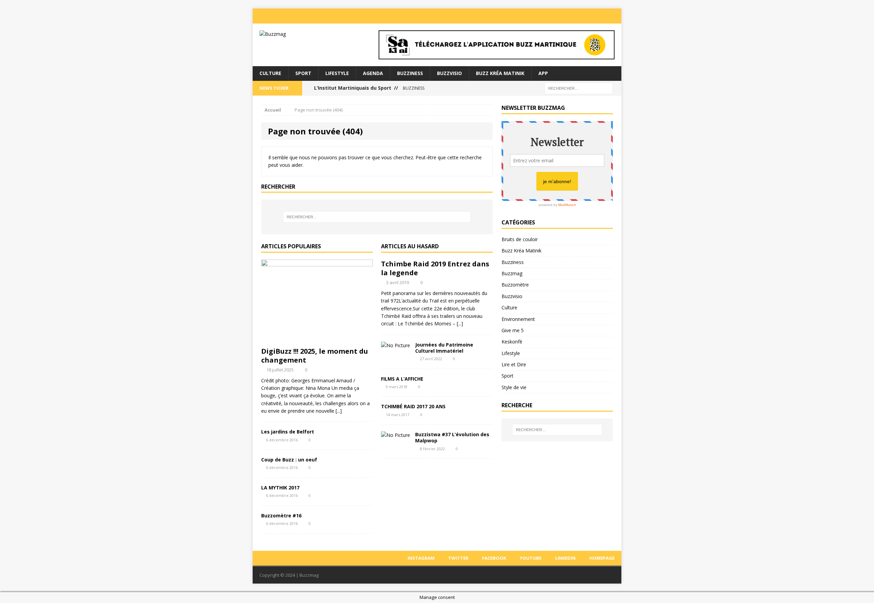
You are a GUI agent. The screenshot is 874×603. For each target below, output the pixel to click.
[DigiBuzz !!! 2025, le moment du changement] (317, 339)
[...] (339, 411)
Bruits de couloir (520, 239)
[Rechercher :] (579, 88)
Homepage (602, 558)
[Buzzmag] (311, 34)
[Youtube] (588, 16)
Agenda (373, 73)
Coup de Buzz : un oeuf (289, 459)
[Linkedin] (601, 16)
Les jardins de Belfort (287, 431)
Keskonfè (512, 341)
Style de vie (514, 387)
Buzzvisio (449, 73)
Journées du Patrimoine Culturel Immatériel (444, 347)
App (543, 73)
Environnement (518, 319)
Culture (270, 73)
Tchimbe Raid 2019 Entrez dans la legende (435, 268)
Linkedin (565, 558)
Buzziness (513, 262)
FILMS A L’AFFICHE (402, 379)
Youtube (530, 558)
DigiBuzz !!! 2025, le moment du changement (314, 356)
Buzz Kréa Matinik (500, 73)
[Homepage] (615, 16)
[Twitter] (560, 16)
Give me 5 (513, 330)
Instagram (421, 558)
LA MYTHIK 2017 (280, 487)
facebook (494, 558)
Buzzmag (512, 273)
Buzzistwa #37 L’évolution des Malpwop (452, 437)
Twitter (458, 558)
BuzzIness (410, 73)
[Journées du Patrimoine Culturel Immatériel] (395, 345)
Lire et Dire (514, 364)
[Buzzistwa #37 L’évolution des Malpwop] (395, 435)
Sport (303, 73)
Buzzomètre (515, 284)
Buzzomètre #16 (281, 515)
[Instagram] (547, 16)
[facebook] (574, 16)
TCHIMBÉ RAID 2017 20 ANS (413, 406)
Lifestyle (337, 73)
